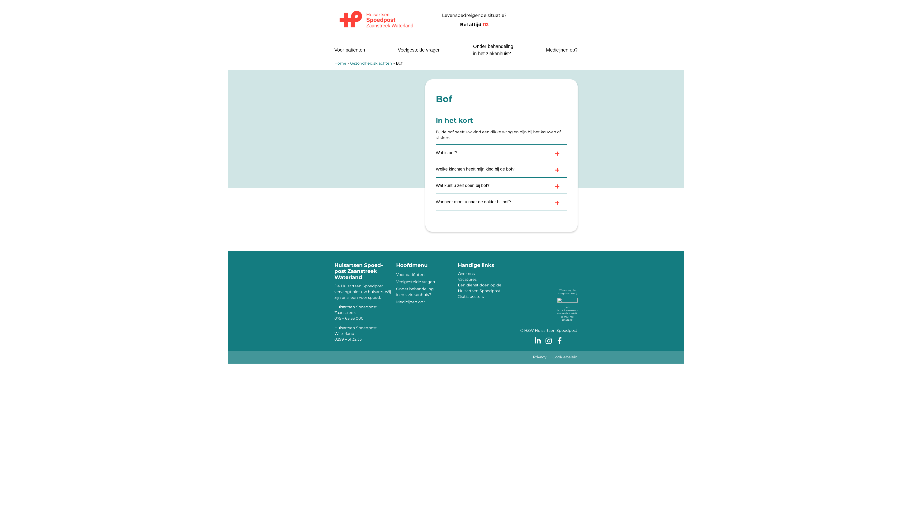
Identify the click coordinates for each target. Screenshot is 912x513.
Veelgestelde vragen (419, 49)
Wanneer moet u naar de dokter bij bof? (473, 202)
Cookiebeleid (565, 357)
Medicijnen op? (562, 49)
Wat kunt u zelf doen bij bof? (462, 185)
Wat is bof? (446, 152)
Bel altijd (474, 24)
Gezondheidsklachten (371, 63)
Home (340, 63)
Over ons (466, 273)
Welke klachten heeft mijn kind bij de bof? (475, 169)
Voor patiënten (349, 49)
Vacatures (467, 279)
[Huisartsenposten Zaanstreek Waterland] (376, 20)
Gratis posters (471, 296)
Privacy (539, 357)
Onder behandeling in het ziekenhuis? (493, 50)
